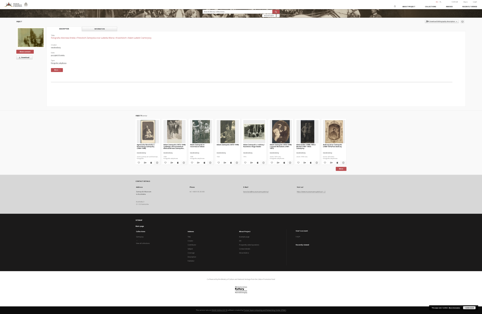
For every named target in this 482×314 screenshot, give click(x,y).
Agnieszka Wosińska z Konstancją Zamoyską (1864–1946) (146, 146)
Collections (430, 7)
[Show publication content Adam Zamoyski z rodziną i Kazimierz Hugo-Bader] (257, 162)
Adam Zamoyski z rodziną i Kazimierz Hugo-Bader (253, 146)
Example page (244, 237)
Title (189, 237)
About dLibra (244, 253)
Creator (190, 241)
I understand (469, 308)
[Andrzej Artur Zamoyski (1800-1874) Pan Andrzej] (334, 131)
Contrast (455, 2)
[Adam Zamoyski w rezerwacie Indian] (201, 131)
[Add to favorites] (462, 21)
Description (192, 257)
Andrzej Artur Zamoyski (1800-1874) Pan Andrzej (332, 146)
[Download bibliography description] (145, 162)
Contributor (192, 245)
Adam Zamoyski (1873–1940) (228, 145)
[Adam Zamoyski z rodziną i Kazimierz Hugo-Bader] (254, 131)
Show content (25, 52)
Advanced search (269, 15)
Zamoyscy (139, 237)
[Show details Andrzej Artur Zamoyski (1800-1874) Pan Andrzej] (343, 162)
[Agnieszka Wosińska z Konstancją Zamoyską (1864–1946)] (148, 131)
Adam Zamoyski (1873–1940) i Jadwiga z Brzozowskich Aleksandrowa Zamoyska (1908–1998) (174, 146)
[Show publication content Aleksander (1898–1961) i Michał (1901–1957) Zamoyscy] (311, 162)
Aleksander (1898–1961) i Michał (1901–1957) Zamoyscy (306, 146)
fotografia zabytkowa (58, 63)
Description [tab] (64, 29)
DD (240, 241)
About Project (408, 7)
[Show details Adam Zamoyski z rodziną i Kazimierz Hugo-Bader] (263, 162)
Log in (298, 236)
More (341, 169)
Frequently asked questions (249, 245)
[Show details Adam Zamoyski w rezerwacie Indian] (210, 162)
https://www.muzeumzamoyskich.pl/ (310, 192)
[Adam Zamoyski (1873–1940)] (228, 131)
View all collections (143, 243)
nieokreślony (56, 47)
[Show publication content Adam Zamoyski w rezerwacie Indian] (204, 162)
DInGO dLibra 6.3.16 (219, 310)
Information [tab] (99, 29)
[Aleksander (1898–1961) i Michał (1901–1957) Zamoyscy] (307, 131)
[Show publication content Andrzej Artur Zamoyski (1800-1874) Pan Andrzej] (337, 162)
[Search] (276, 12)
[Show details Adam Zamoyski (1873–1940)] (237, 162)
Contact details (244, 249)
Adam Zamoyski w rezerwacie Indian (197, 146)
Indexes (449, 7)
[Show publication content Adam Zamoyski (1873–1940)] (231, 162)
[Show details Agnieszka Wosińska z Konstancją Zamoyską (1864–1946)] (157, 162)
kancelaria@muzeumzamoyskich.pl (256, 192)
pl (440, 2)
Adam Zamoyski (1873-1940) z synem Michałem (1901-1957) (281, 146)
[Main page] (395, 6)
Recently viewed (469, 7)
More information (454, 308)
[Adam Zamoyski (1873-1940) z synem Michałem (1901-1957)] (281, 131)
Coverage (191, 253)
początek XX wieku (58, 55)
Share (465, 2)
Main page (140, 226)
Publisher (191, 261)
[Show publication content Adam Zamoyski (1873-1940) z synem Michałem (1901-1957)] (284, 162)
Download (25, 57)
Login (475, 2)
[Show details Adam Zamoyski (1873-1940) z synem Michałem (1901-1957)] (290, 162)
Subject (190, 249)
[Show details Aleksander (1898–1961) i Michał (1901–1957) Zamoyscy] (316, 162)
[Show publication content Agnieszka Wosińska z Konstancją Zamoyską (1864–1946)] (151, 162)
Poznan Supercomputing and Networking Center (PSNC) (265, 310)
